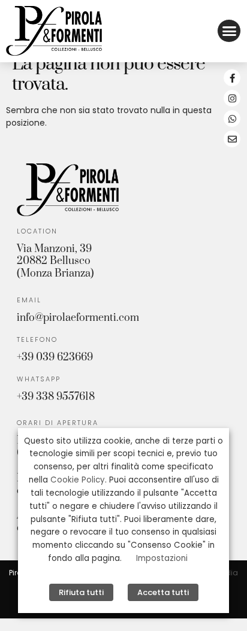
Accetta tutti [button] (163, 592)
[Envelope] (232, 139)
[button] (229, 31)
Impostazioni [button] (162, 558)
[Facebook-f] (232, 78)
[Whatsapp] (232, 119)
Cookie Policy (77, 480)
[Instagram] (232, 98)
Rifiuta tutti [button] (81, 592)
